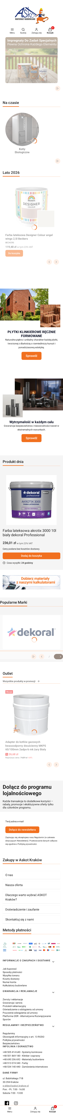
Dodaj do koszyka (31, 555)
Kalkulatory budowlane (15, 985)
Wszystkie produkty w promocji (19, 681)
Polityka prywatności (14, 1040)
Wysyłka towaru (11, 975)
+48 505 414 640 (11, 1052)
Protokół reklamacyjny (14, 1006)
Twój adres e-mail (14, 821)
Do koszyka (14, 253)
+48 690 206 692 (11, 1059)
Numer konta (9, 982)
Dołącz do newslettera (22, 829)
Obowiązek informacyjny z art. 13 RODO (23, 1036)
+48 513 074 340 (11, 1063)
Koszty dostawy (11, 978)
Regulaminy (9, 1033)
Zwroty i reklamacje (13, 999)
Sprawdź (31, 356)
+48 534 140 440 (11, 1066)
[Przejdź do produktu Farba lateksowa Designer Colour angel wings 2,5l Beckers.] (31, 207)
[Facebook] (7, 1103)
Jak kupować (10, 968)
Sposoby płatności (12, 972)
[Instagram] (16, 1103)
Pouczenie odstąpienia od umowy (20, 1012)
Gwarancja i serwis (12, 1002)
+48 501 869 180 (11, 1055)
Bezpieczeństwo (11, 1043)
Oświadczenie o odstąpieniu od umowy (23, 1009)
